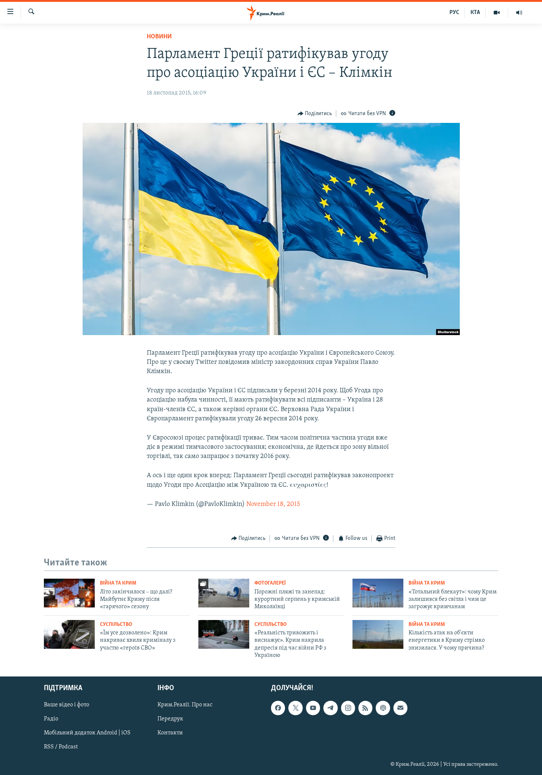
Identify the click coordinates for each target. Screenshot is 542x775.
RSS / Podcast (61, 747)
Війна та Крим (118, 583)
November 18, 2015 (273, 504)
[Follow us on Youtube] (313, 708)
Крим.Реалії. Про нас (184, 705)
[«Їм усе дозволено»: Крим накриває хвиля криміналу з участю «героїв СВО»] (69, 634)
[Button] (315, 113)
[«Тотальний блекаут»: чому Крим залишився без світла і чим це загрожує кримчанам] (377, 593)
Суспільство (116, 624)
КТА (475, 13)
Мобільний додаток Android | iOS (87, 733)
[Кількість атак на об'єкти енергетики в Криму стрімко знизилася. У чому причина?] (377, 634)
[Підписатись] (400, 708)
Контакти (170, 733)
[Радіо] (519, 12)
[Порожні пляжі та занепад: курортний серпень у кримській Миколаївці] (223, 593)
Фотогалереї (270, 583)
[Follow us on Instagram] (348, 708)
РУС (454, 13)
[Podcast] (383, 708)
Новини (159, 37)
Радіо (51, 719)
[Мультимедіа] (497, 12)
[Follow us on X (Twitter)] (295, 708)
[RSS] (365, 708)
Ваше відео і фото (66, 705)
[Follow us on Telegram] (330, 708)
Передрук (170, 719)
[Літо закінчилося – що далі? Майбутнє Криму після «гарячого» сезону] (69, 593)
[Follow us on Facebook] (278, 708)
